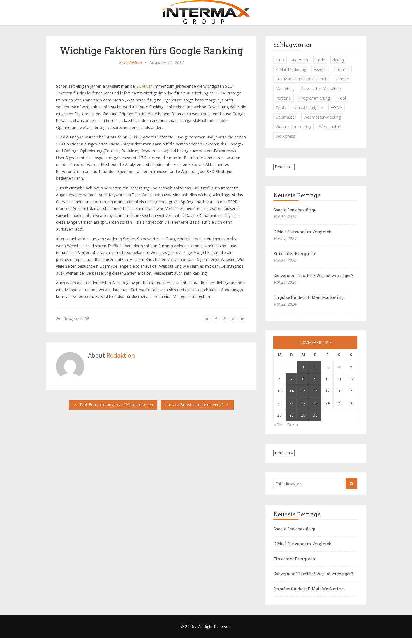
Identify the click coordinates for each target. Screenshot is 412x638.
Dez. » (292, 424)
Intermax (341, 69)
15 (303, 391)
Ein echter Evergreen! (294, 253)
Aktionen (300, 60)
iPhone (342, 79)
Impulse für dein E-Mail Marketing (308, 297)
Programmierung (314, 98)
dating (338, 60)
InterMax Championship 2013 (302, 79)
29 (303, 415)
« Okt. (278, 424)
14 (291, 391)
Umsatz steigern (308, 107)
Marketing (285, 88)
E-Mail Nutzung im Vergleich (302, 231)
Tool (341, 98)
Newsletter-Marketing (321, 88)
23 (315, 403)
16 (315, 391)
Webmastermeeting (293, 126)
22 (303, 403)
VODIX (336, 107)
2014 (280, 60)
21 (291, 403)
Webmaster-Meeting (322, 117)
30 (315, 415)
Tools (281, 107)
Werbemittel (330, 126)
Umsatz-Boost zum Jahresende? (194, 404)
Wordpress (285, 136)
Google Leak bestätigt (294, 209)
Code (320, 60)
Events (320, 69)
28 (291, 415)
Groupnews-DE (76, 318)
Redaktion (133, 62)
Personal (283, 98)
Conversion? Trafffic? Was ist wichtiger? (313, 275)
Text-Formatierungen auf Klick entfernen (115, 404)
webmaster (286, 117)
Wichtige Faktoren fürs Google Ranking (151, 50)
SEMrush (145, 86)
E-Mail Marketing (291, 69)
